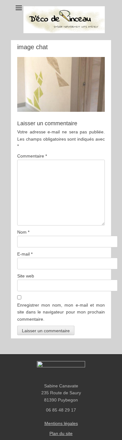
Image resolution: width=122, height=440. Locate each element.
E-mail (25, 253)
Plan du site (61, 433)
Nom (23, 232)
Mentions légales (61, 423)
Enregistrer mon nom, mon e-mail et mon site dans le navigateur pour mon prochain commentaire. (61, 312)
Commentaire (32, 155)
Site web (25, 275)
